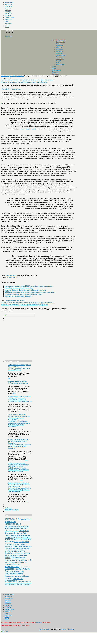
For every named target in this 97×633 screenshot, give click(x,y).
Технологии (8, 23)
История (8, 544)
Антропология (9, 2)
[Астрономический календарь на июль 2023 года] (20, 370)
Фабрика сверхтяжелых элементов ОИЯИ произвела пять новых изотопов (18, 464)
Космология (23, 548)
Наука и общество (12, 564)
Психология (8, 19)
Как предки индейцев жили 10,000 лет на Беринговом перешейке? (29, 286)
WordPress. (71, 629)
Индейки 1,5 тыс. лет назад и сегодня (18, 296)
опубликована (11, 275)
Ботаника (18, 533)
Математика (25, 553)
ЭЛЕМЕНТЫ (9, 578)
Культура (21, 551)
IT (16, 519)
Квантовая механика (22, 546)
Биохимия (9, 533)
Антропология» (18, 76)
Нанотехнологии (19, 562)
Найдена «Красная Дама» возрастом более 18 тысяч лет (25, 290)
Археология (8, 4)
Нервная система (25, 566)
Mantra (63, 629)
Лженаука (8, 12)
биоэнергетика (22, 583)
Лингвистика (16, 553)
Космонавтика (11, 551)
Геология (9, 538)
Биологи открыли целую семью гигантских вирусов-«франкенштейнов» (27, 80)
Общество (8, 15)
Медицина (8, 14)
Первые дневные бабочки (17, 381)
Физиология (10, 576)
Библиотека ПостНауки (20, 528)
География (8, 10)
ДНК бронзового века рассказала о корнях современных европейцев (30, 292)
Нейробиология (12, 566)
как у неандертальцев (28, 129)
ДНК (14, 538)
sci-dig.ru (39, 622)
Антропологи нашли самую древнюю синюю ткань (23, 294)
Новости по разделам (59, 40)
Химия (7, 27)
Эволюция (18, 578)
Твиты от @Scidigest (12, 509)
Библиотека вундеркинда (12, 531)
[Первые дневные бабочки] (18, 383)
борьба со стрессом (24, 584)
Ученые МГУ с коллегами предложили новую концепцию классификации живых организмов (19, 417)
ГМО (25, 533)
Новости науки (9, 30)
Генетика (15, 535)
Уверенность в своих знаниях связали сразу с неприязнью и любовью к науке (19, 484)
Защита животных (23, 538)
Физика (7, 25)
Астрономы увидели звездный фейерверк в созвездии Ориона (24, 82)
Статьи (7, 21)
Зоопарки (17, 542)
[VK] (6, 36)
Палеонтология (9, 17)
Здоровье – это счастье (11, 539)
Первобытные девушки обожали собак (19, 288)
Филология (19, 576)
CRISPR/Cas (10, 519)
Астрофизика (9, 528)
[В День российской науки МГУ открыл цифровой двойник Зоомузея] (20, 448)
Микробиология (18, 558)
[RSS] (10, 36)
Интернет (25, 542)
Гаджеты (8, 535)
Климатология (11, 549)
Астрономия (8, 6)
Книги (54, 68)
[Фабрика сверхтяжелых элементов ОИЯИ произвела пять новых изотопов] (20, 471)
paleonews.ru (13, 277)
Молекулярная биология (16, 560)
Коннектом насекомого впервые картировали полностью (19, 397)
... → (14, 393)
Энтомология (60, 64)
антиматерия (14, 583)
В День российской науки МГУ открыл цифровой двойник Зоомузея (18, 441)
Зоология (9, 541)
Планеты (9, 571)
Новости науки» (7, 76)
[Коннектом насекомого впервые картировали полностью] (20, 401)
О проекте (55, 74)
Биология (8, 8)
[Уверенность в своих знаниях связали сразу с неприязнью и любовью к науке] (20, 491)
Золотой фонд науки (25, 539)
